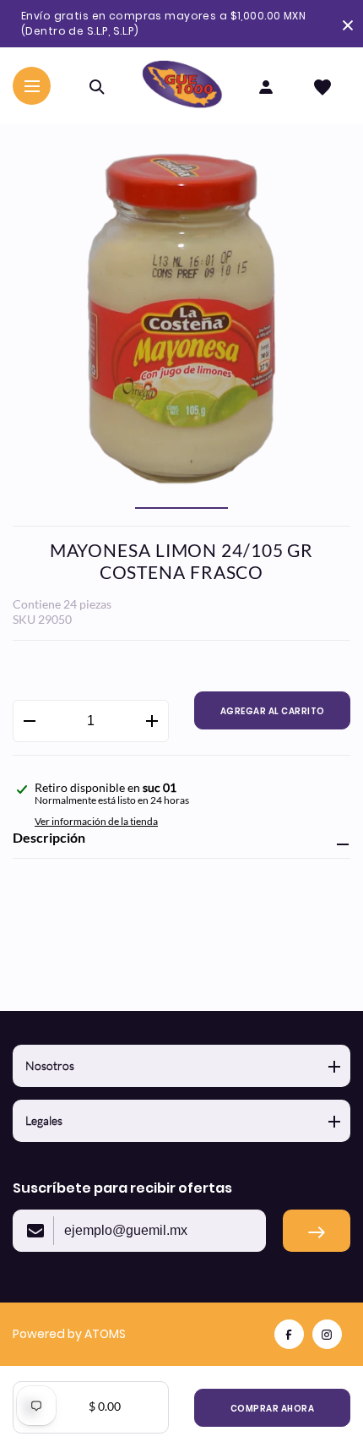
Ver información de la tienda (96, 821)
